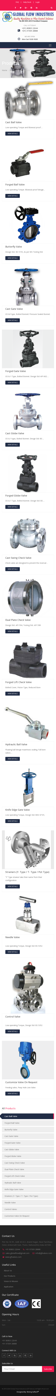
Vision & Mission (11, 1281)
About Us (8, 1270)
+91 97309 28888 (33, 1249)
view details (12, 133)
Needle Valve (10, 1202)
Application (8, 1286)
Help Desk (27, 2)
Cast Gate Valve (11, 1136)
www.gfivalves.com (13, 1257)
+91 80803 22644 (12, 1249)
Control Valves (11, 1209)
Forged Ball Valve (12, 1123)
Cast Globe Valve (12, 1149)
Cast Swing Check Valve (15, 1163)
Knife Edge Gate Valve (14, 1189)
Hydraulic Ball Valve (13, 1182)
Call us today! (30, 25)
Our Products (9, 1276)
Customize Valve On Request (17, 1216)
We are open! (30, 36)
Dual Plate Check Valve (14, 1169)
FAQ (17, 2)
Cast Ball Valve (11, 1116)
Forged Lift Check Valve (15, 1176)
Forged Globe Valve (13, 1156)
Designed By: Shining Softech (28, 1392)
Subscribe (48, 1369)
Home (4, 70)
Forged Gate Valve (12, 1143)
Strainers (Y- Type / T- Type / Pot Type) (21, 1196)
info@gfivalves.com (44, 1253)
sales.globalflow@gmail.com (17, 1253)
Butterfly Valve (11, 1129)
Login (38, 2)
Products (13, 70)
